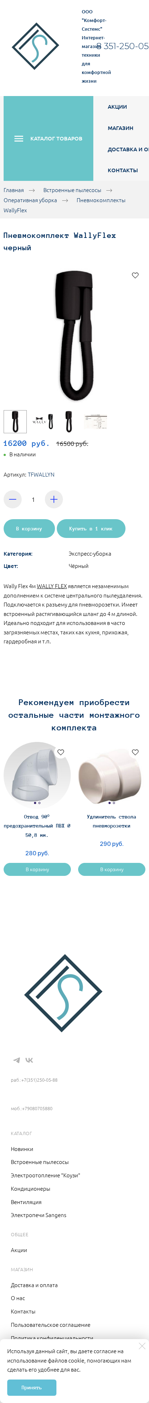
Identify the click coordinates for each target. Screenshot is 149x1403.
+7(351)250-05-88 (37, 1069)
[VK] (29, 1060)
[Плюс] (54, 499)
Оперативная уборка (30, 200)
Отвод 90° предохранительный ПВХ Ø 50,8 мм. (37, 826)
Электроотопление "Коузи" (45, 1175)
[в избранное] (135, 275)
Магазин (120, 127)
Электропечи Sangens (38, 1215)
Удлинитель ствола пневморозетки (111, 821)
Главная (14, 190)
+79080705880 (30, 1097)
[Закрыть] (142, 1346)
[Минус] (13, 499)
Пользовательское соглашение (50, 1324)
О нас (18, 1298)
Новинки (22, 1148)
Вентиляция (26, 1202)
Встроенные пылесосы (72, 190)
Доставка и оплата (34, 1285)
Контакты (123, 170)
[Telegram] (16, 1060)
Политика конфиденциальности (52, 1338)
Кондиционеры (30, 1188)
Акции (117, 106)
